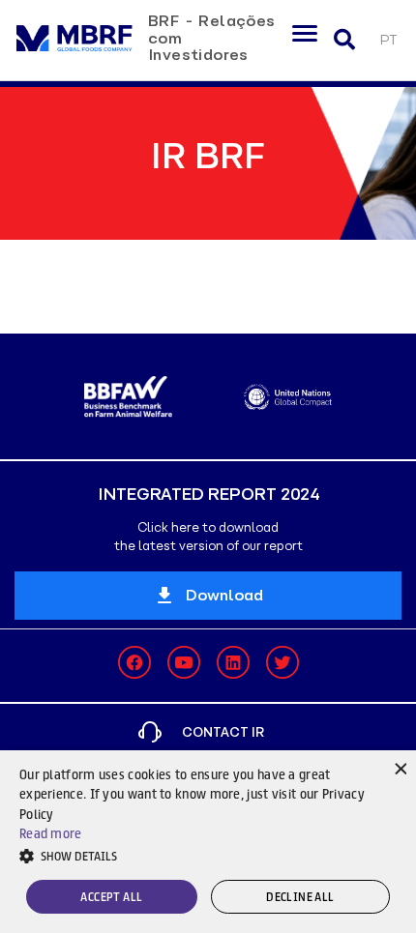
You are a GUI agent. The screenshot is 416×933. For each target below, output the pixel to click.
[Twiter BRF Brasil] (282, 662)
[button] (208, 855)
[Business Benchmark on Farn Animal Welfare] (128, 397)
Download (224, 595)
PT (388, 40)
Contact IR (223, 732)
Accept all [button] (111, 896)
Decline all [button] (300, 896)
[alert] (208, 841)
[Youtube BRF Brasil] (183, 662)
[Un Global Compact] (288, 397)
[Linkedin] (233, 662)
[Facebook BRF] (134, 662)
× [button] (399, 767)
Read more (50, 833)
